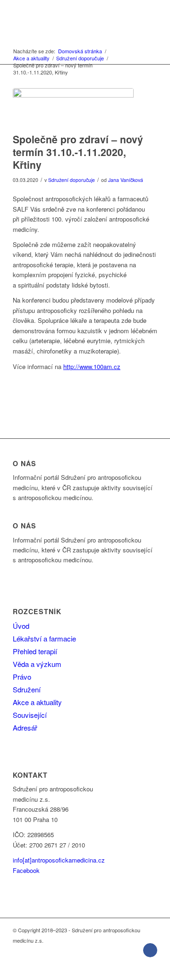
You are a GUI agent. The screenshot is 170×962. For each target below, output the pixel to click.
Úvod (21, 626)
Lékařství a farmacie (44, 638)
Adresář (25, 727)
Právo (22, 677)
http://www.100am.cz (91, 366)
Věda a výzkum (37, 664)
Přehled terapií (35, 651)
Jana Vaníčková (125, 179)
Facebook (26, 870)
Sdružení (27, 689)
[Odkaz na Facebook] (150, 950)
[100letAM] (73, 108)
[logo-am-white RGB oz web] (70, 19)
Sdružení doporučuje (71, 179)
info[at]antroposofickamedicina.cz (59, 859)
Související (30, 715)
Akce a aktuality (37, 702)
